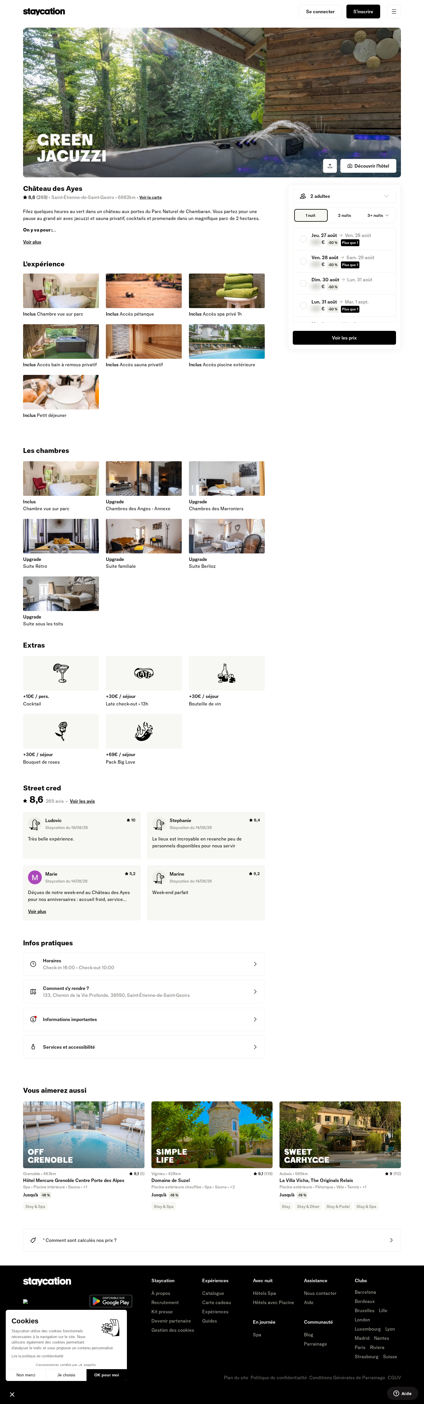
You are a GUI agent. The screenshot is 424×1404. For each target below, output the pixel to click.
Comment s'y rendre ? (66, 988)
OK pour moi (106, 1375)
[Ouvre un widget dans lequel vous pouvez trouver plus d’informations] (402, 1394)
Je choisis (66, 1375)
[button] (12, 1394)
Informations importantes (70, 1019)
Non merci (25, 1375)
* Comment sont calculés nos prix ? (80, 1240)
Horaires (52, 960)
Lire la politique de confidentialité (37, 1356)
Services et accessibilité (69, 1047)
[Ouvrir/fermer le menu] (394, 11)
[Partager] (330, 166)
